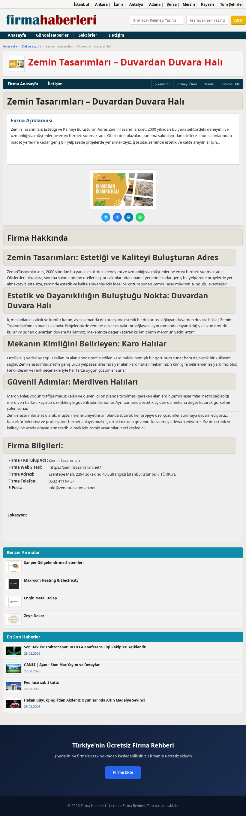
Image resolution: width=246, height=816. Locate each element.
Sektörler (88, 35)
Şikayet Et (162, 84)
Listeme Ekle (230, 84)
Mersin (189, 4)
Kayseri (207, 4)
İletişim (116, 35)
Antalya (136, 4)
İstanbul (81, 4)
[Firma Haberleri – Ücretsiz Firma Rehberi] (51, 20)
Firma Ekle (123, 772)
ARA (238, 20)
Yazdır (209, 84)
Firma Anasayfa (23, 84)
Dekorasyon (31, 46)
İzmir (118, 4)
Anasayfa (17, 35)
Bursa (171, 4)
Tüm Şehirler (231, 4)
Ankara (101, 4)
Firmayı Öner (187, 84)
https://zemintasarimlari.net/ (75, 467)
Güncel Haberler (52, 35)
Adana (154, 4)
